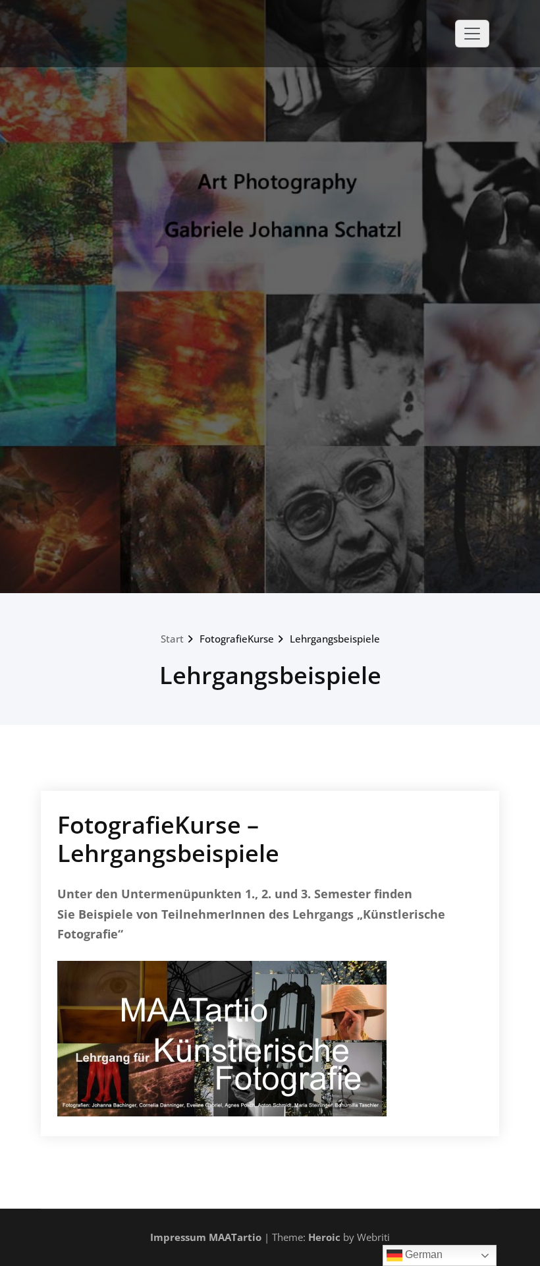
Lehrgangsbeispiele (335, 638)
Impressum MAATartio (205, 1237)
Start (172, 638)
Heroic (324, 1237)
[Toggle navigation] (472, 33)
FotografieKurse (237, 638)
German (422, 1254)
